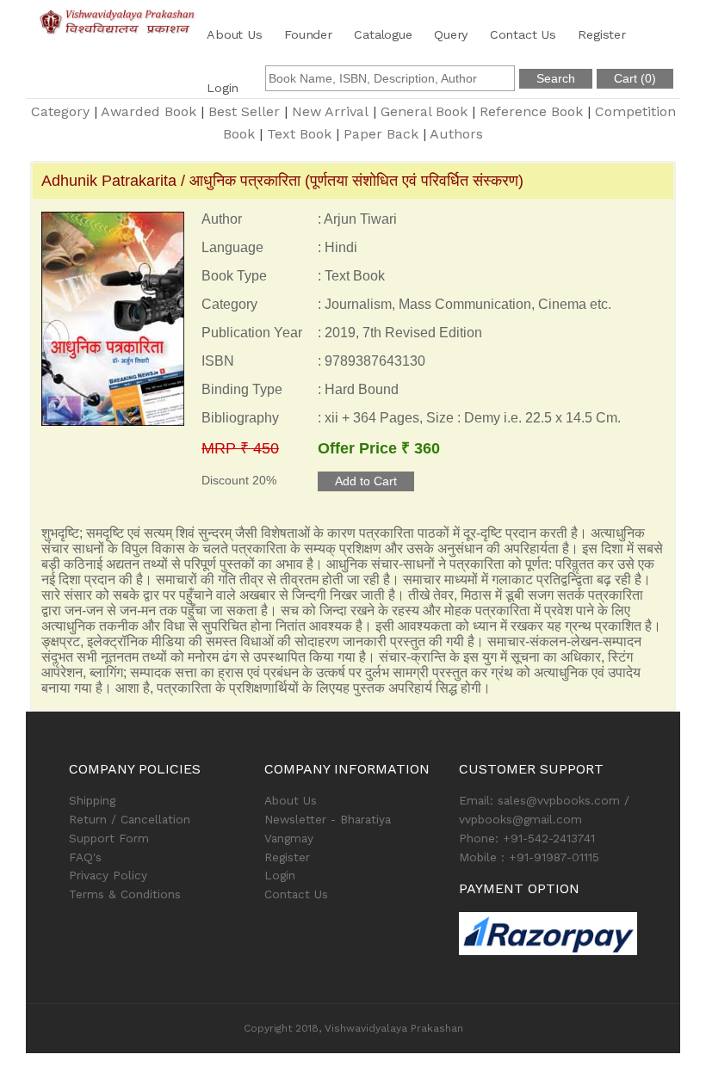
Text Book (299, 134)
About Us (234, 34)
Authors (456, 134)
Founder (308, 34)
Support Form (109, 838)
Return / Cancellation (129, 819)
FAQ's (85, 857)
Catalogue (383, 34)
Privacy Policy (108, 875)
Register (601, 34)
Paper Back (381, 134)
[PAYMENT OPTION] (548, 933)
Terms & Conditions (125, 894)
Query (451, 34)
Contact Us (523, 34)
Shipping (92, 800)
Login (222, 88)
